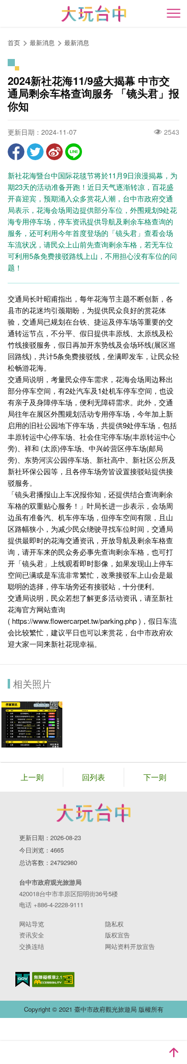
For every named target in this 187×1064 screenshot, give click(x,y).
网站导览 (31, 923)
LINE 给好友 (73, 151)
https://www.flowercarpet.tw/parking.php (74, 621)
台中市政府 (93, 812)
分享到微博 (54, 151)
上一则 (32, 777)
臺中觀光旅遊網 (93, 13)
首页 (14, 42)
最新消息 (76, 42)
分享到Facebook (16, 151)
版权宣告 (117, 934)
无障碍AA (53, 979)
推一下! (35, 151)
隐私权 (114, 923)
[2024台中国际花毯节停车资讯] (31, 725)
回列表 (93, 777)
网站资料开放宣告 (130, 946)
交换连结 (31, 946)
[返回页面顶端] (173, 1052)
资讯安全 (31, 934)
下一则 (154, 777)
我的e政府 (22, 979)
